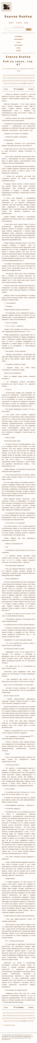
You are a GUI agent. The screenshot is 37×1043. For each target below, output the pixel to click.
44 (15, 83)
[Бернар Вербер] (6, 7)
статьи (18, 42)
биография (18, 36)
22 (19, 78)
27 (32, 78)
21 (16, 78)
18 (8, 78)
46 (21, 83)
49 (30, 83)
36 (25, 81)
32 (14, 81)
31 (11, 81)
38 (30, 81)
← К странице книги (8, 1025)
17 (5, 78)
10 (20, 75)
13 (28, 75)
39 (33, 81)
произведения (18, 39)
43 (12, 83)
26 (30, 78)
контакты (19, 22)
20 (13, 78)
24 (24, 78)
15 (33, 75)
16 (3, 78)
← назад (5, 89)
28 (3, 81)
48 (27, 83)
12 (25, 75)
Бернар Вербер (18, 16)
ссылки (18, 50)
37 (28, 81)
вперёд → (31, 89)
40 (4, 83)
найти (28, 29)
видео (18, 48)
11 (23, 75)
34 (19, 81)
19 (10, 78)
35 (22, 81)
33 (16, 81)
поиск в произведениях (18, 27)
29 (6, 81)
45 (18, 83)
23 (21, 78)
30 (8, 81)
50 (33, 83)
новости (11, 22)
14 (30, 75)
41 (7, 83)
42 (10, 83)
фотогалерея (18, 45)
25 (27, 78)
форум (26, 22)
